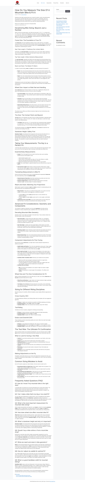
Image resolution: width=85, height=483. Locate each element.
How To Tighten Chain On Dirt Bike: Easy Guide (24, 476)
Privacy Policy (55, 2)
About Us (67, 2)
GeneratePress (52, 481)
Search (57, 9)
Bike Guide (43, 2)
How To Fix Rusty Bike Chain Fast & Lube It (23, 475)
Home (38, 2)
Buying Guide (49, 2)
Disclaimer (62, 2)
